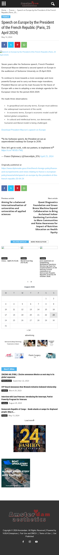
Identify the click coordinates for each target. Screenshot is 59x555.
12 (22, 310)
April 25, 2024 (46, 156)
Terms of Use (45, 533)
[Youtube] (36, 542)
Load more (29, 420)
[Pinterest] (17, 45)
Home (3, 10)
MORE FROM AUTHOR (38, 242)
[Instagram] (29, 542)
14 (38, 310)
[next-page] (31, 282)
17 (6, 315)
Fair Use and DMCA (28, 533)
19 (22, 315)
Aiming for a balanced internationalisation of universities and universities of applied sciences (13, 208)
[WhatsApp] (24, 45)
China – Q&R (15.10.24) (9, 261)
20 (31, 315)
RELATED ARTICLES (19, 242)
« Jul (29, 330)
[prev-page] (27, 282)
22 (46, 315)
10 (6, 310)
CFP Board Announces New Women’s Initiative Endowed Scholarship (28, 387)
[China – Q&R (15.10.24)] (10, 252)
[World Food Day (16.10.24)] (29, 252)
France (11, 10)
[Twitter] (11, 45)
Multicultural (6, 381)
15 (46, 310)
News (3, 495)
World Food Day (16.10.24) (27, 262)
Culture (4, 390)
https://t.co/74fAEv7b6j (12, 150)
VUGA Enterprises (10, 533)
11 (14, 310)
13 (31, 310)
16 (54, 310)
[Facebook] (4, 45)
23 (54, 315)
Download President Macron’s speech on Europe (23, 130)
